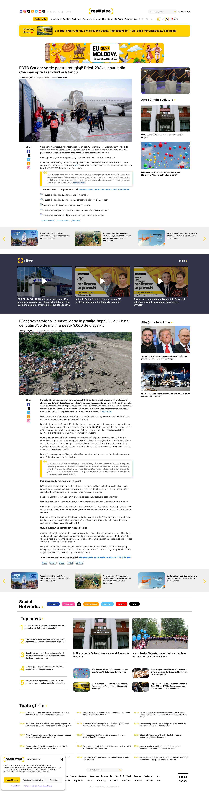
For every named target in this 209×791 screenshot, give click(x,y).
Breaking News (28, 30)
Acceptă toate (12, 780)
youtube (40, 11)
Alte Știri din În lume (155, 322)
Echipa (61, 11)
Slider (46, 331)
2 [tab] (104, 309)
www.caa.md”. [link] (79, 182)
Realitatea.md (62, 78)
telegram (36, 11)
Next (207, 236)
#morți (53, 563)
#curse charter (63, 220)
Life (104, 19)
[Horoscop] (142, 19)
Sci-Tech (119, 19)
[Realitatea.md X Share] (28, 155)
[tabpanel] (45, 286)
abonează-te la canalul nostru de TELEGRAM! (104, 189)
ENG (182, 12)
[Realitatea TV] (167, 19)
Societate (76, 19)
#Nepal (62, 563)
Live (176, 19)
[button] (61, 759)
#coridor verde (48, 220)
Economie (87, 19)
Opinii (137, 19)
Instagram (68, 604)
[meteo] (151, 19)
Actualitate (56, 19)
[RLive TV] (25, 260)
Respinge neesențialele (33, 780)
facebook (21, 11)
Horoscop (101, 780)
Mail (29, 168)
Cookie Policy (16, 786)
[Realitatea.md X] (28, 11)
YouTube (121, 604)
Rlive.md (114, 780)
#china (44, 563)
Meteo (90, 780)
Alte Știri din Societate (157, 99)
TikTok (135, 604)
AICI (76, 165)
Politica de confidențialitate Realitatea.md (38, 786)
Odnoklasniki (29, 164)
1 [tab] (101, 309)
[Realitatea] (113, 11)
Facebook (29, 151)
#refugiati (76, 220)
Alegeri (73, 776)
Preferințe (54, 780)
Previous (2, 236)
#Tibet (70, 563)
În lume (97, 19)
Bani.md (126, 780)
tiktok (43, 11)
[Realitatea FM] (159, 19)
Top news (30, 618)
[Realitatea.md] (183, 778)
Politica (66, 19)
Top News (78, 780)
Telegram (29, 159)
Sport (110, 19)
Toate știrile (40, 19)
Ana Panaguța (59, 331)
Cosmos (128, 19)
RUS (188, 12)
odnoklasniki (32, 11)
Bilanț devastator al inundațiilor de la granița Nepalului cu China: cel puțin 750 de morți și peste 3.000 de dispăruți (74, 323)
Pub (68, 11)
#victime (79, 563)
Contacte (52, 11)
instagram (24, 11)
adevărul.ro (107, 411)
